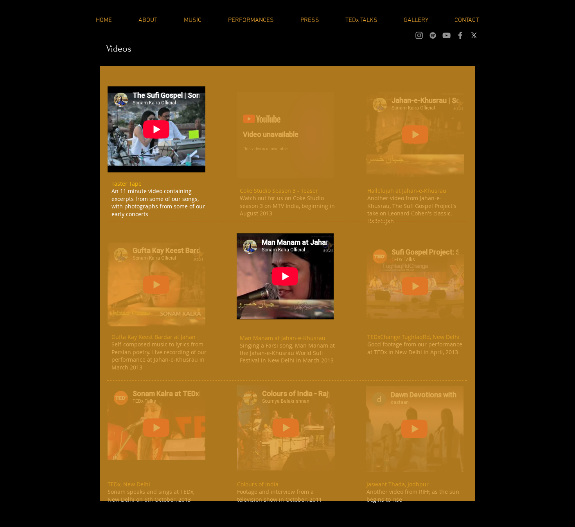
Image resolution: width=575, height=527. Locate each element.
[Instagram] (419, 35)
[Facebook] (460, 35)
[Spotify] (433, 35)
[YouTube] (446, 35)
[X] (474, 35)
